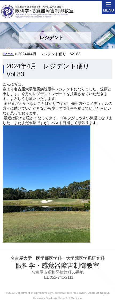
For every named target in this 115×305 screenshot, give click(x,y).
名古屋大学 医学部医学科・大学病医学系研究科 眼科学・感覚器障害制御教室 (37, 7)
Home (8, 54)
